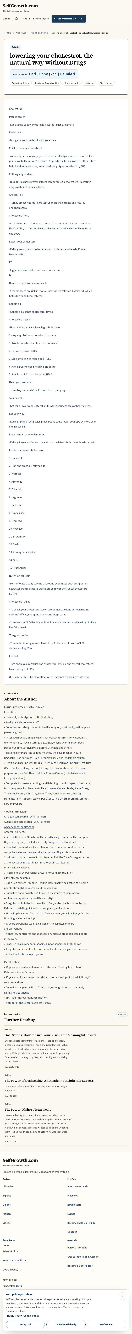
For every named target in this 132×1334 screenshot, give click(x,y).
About (6, 18)
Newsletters (74, 1205)
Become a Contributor (79, 1266)
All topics (8, 1186)
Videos (6, 1223)
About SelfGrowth (77, 1186)
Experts (7, 1196)
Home (8, 32)
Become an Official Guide (81, 1223)
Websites (72, 1196)
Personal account (77, 1247)
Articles (21, 32)
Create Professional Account (83, 1257)
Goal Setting (39, 32)
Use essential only (66, 1324)
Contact (72, 1232)
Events (71, 1214)
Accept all (25, 1324)
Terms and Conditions (15, 1260)
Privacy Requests (12, 1286)
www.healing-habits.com (19, 827)
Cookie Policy (10, 1270)
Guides (7, 1205)
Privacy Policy (10, 1251)
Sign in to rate (106, 83)
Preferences (107, 1324)
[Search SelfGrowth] (16, 19)
